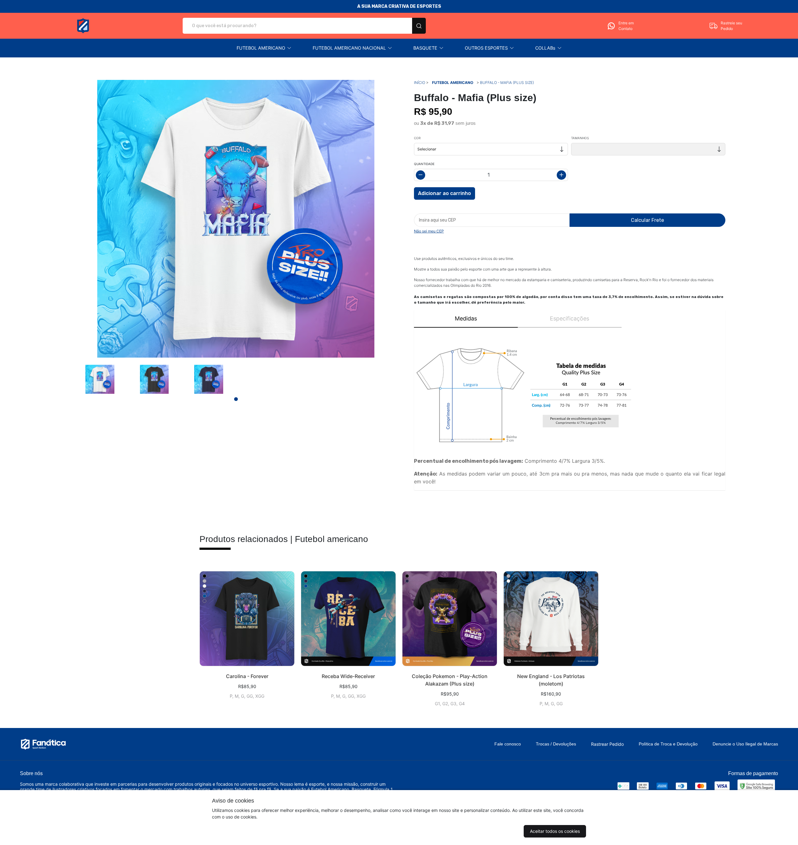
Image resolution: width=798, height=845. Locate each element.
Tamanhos (580, 138)
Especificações (569, 318)
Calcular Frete (647, 220)
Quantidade (424, 164)
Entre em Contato (626, 26)
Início (419, 82)
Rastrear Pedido (607, 744)
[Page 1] (236, 399)
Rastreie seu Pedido (731, 26)
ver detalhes (247, 618)
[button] (264, 48)
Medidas (466, 318)
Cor (417, 138)
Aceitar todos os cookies (555, 831)
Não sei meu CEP (429, 231)
